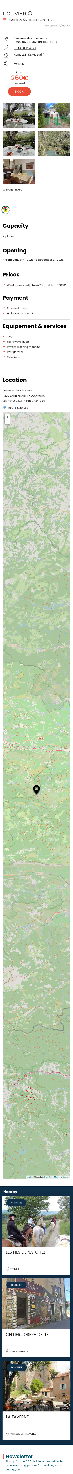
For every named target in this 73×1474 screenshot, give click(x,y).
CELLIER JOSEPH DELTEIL (28, 1334)
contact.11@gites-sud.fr (29, 54)
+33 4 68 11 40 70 (25, 48)
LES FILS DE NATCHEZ (25, 1252)
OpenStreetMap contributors (56, 1177)
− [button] (7, 421)
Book (19, 91)
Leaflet (30, 1177)
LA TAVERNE (17, 1417)
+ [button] (7, 416)
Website (19, 64)
